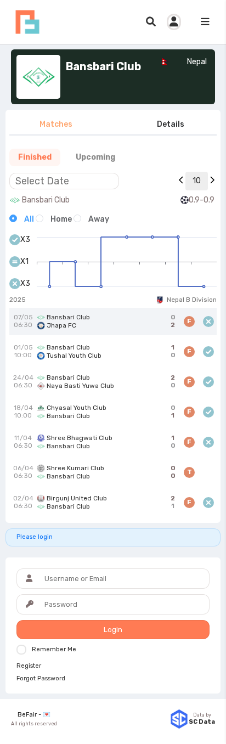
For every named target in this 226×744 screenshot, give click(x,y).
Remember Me (54, 649)
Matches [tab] (55, 124)
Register (28, 666)
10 (197, 180)
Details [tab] (170, 124)
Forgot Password (40, 678)
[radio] (21, 219)
